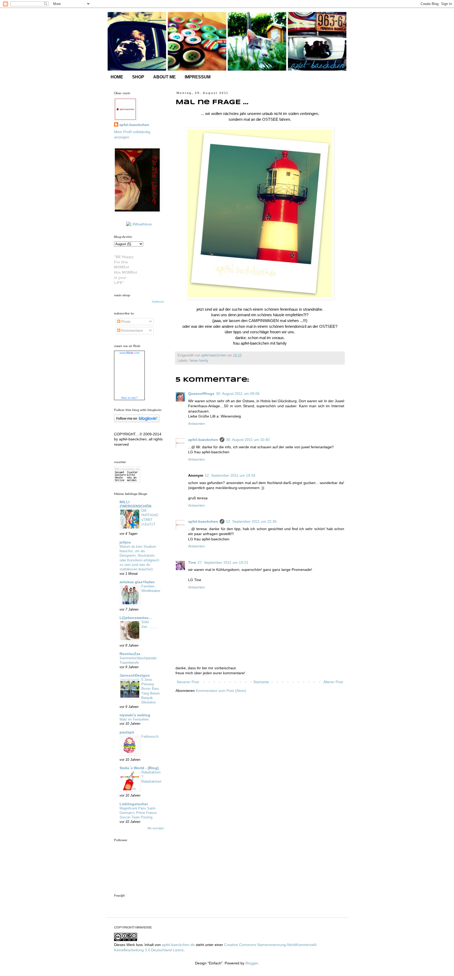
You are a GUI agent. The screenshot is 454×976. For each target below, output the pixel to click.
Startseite (261, 682)
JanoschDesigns (135, 675)
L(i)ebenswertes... (136, 618)
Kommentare (131, 330)
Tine (192, 562)
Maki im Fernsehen (134, 719)
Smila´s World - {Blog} (139, 768)
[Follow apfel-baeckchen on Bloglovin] (136, 421)
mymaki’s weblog (135, 715)
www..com (130, 352)
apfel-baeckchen (203, 439)
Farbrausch (149, 736)
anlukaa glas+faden (137, 582)
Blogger (251, 963)
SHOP (138, 77)
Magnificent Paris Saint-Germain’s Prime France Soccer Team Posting (138, 812)
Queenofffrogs (201, 393)
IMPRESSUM (197, 77)
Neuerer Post (188, 682)
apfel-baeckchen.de (178, 945)
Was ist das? (129, 397)
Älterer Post (333, 682)
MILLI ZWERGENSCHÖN (135, 504)
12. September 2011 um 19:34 (230, 475)
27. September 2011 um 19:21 (223, 562)
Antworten (196, 423)
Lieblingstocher (134, 804)
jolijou (125, 542)
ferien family (199, 361)
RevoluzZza (130, 654)
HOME (117, 77)
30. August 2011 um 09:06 (238, 393)
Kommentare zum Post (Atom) (221, 690)
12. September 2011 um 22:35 (251, 521)
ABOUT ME (164, 77)
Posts (125, 321)
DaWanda (158, 301)
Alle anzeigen (155, 828)
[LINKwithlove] (139, 224)
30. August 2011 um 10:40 (248, 439)
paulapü (127, 732)
